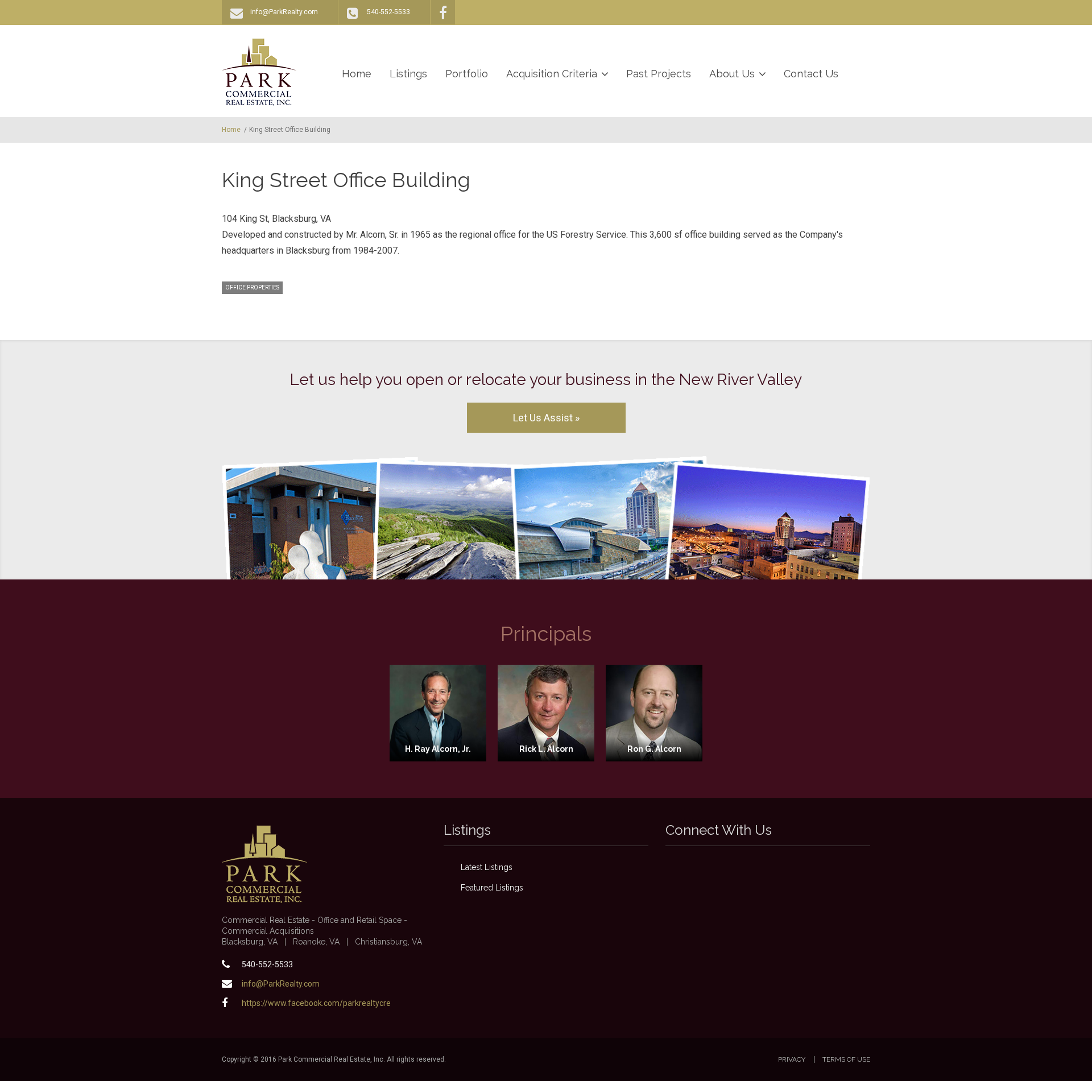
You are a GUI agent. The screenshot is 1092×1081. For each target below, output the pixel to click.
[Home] (259, 72)
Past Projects (658, 74)
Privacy (791, 1059)
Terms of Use (846, 1059)
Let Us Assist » (546, 418)
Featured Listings (492, 887)
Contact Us (811, 74)
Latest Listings (486, 867)
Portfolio (466, 74)
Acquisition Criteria (551, 74)
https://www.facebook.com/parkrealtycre (316, 1003)
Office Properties (252, 287)
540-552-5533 (388, 12)
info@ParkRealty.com (284, 12)
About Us (732, 74)
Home (356, 74)
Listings (408, 74)
